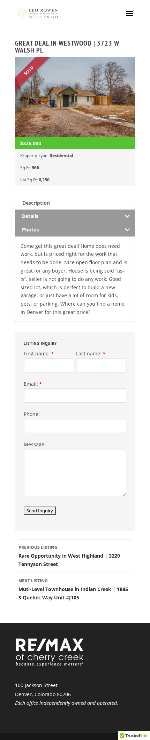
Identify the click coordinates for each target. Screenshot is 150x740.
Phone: (32, 414)
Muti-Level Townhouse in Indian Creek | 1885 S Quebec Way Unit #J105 (73, 589)
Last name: (90, 353)
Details (30, 216)
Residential (61, 155)
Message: (35, 444)
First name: (39, 353)
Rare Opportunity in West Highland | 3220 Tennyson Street (69, 555)
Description (36, 202)
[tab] (75, 203)
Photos (30, 229)
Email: (33, 383)
